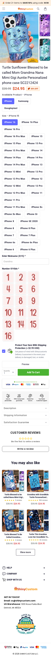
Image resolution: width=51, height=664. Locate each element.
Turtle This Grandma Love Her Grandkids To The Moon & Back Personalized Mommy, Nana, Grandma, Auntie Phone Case (38, 535)
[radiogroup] (25, 306)
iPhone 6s (9, 242)
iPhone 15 (36, 136)
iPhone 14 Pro (35, 157)
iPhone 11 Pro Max (14, 207)
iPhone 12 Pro (35, 186)
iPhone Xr (32, 214)
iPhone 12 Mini (12, 186)
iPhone (8, 101)
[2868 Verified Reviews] (26, 634)
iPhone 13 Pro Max (14, 178)
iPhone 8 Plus (27, 228)
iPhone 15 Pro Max (14, 150)
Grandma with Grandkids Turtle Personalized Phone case (38, 496)
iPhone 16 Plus (30, 122)
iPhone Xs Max (12, 214)
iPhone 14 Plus (12, 157)
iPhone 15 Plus (12, 143)
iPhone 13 (36, 164)
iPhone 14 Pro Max (14, 164)
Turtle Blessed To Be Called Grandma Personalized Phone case (13, 535)
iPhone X (9, 221)
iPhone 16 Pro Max (14, 136)
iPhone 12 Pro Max (14, 193)
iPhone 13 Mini (12, 171)
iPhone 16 (9, 122)
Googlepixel (10, 108)
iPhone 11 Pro (12, 200)
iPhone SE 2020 (29, 221)
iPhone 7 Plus (27, 235)
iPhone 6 (9, 249)
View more (25, 552)
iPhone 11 (36, 193)
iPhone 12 (36, 178)
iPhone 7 (9, 235)
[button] (38, 9)
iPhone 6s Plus (29, 242)
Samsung (23, 101)
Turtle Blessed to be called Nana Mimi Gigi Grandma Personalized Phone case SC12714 (13, 496)
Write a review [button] (25, 448)
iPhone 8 (9, 228)
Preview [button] (25, 364)
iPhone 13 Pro (35, 171)
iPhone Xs (36, 207)
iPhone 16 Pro (12, 129)
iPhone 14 (36, 150)
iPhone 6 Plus (27, 249)
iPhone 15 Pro (35, 143)
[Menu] (3, 9)
